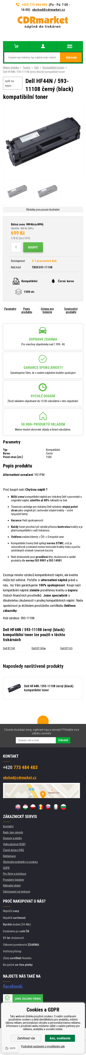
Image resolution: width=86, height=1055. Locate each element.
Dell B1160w (39, 648)
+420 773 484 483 (34, 5)
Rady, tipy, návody (13, 832)
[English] (18, 807)
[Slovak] (48, 807)
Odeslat (63, 740)
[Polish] (33, 807)
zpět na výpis (9, 83)
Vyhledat (71, 57)
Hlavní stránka (11, 67)
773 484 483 (20, 767)
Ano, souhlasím (60, 1038)
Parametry (10, 308)
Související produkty (71, 310)
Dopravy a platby (12, 838)
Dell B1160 (9, 648)
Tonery (26, 67)
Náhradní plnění (12, 885)
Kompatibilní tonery (53, 67)
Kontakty (8, 826)
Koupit (33, 247)
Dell (36, 67)
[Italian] (56, 807)
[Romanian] (40, 807)
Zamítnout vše (26, 1038)
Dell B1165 (66, 648)
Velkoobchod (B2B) (14, 844)
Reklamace (9, 856)
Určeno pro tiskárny (47, 310)
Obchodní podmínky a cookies (20, 862)
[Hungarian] (25, 807)
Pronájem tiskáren (13, 880)
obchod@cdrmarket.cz (48, 10)
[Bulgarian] (63, 807)
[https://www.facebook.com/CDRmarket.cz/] (13, 986)
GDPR (6, 868)
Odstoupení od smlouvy (16, 891)
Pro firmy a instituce (14, 874)
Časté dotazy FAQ (13, 850)
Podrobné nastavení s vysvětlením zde (43, 1046)
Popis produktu (26, 310)
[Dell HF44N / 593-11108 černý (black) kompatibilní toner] (43, 142)
